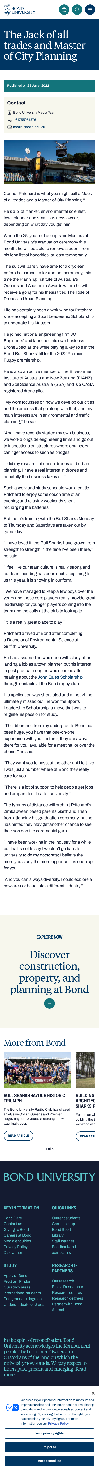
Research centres (67, 1292)
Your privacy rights (49, 1433)
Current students (66, 1218)
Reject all (49, 1447)
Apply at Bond (15, 1276)
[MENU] (90, 9)
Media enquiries (17, 1241)
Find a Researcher (67, 1287)
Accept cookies (49, 1461)
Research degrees (67, 1298)
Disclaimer (13, 1253)
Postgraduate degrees (23, 1299)
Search (77, 9)
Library (58, 1235)
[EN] (64, 9)
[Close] (93, 1393)
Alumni (58, 1310)
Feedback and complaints (64, 1250)
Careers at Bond (17, 1235)
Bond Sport (61, 1229)
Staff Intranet (63, 1241)
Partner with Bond (67, 1304)
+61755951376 (24, 119)
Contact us (13, 1224)
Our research (63, 1281)
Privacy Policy (16, 1247)
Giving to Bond (16, 1229)
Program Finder (17, 1281)
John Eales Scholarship (60, 677)
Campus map (63, 1224)
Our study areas (17, 1287)
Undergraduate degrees (24, 1304)
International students (22, 1293)
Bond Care (13, 1218)
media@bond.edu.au (29, 127)
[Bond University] (19, 9)
